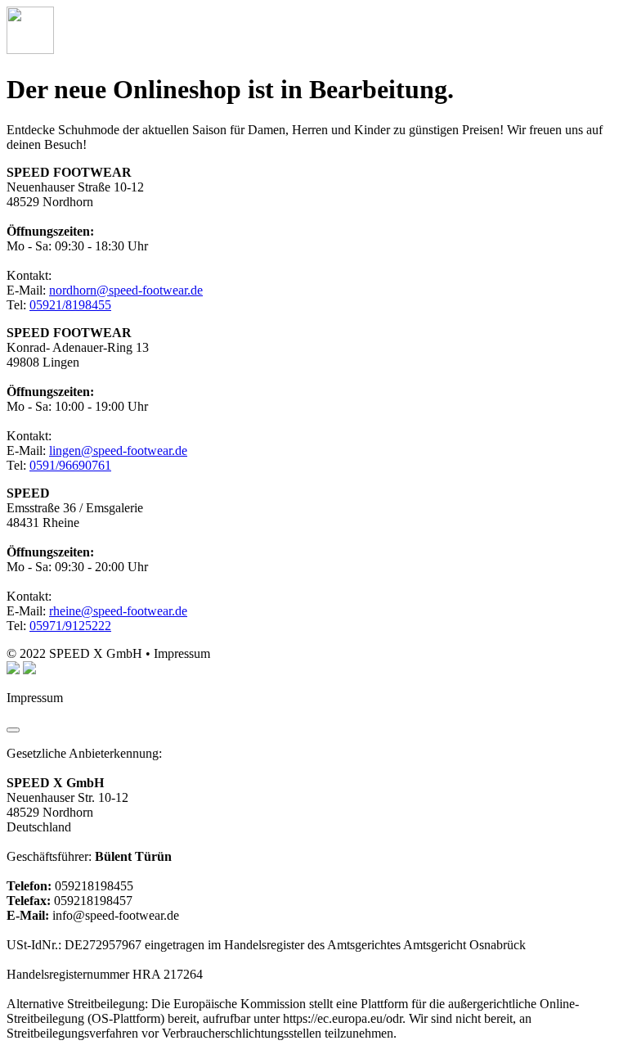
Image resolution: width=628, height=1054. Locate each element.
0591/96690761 (70, 465)
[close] (13, 729)
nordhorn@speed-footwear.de (126, 290)
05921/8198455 (70, 305)
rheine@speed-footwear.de (118, 611)
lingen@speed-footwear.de (118, 450)
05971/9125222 (70, 626)
